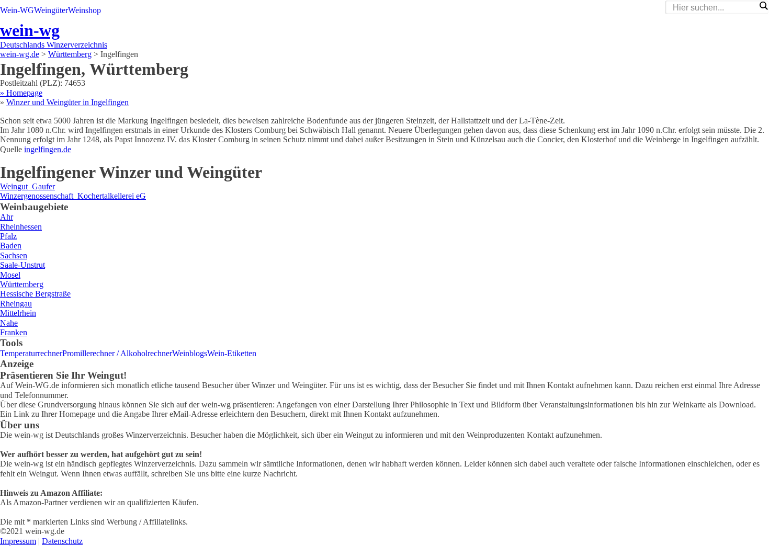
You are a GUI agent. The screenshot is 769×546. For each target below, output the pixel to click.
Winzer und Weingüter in (67, 102)
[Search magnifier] (763, 6)
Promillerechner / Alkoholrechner (117, 353)
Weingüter (51, 10)
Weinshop (84, 10)
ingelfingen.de (47, 149)
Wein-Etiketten (231, 353)
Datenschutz (62, 541)
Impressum (18, 541)
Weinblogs (189, 353)
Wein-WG (17, 10)
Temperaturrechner (31, 353)
